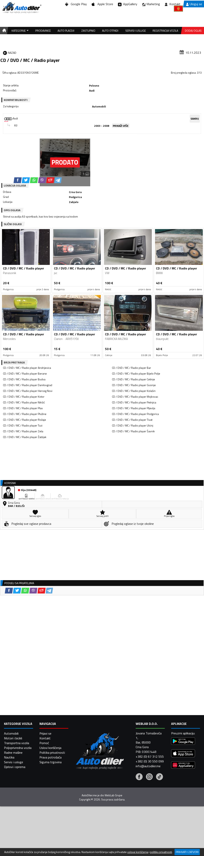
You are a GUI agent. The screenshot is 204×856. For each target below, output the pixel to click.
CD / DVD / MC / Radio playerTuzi (22, 425)
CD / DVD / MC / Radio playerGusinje (134, 385)
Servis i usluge (13, 762)
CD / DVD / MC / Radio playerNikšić (24, 402)
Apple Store (104, 4)
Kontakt (174, 4)
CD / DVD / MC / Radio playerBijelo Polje (136, 373)
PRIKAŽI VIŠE (120, 126)
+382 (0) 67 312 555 (150, 756)
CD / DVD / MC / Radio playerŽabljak (24, 437)
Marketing (153, 4)
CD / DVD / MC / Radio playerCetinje (133, 379)
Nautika (9, 757)
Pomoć (44, 743)
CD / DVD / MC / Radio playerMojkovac (135, 396)
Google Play (78, 4)
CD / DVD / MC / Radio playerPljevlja (133, 408)
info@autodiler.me (148, 766)
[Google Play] (183, 742)
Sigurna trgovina (50, 762)
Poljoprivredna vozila (17, 747)
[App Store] (183, 754)
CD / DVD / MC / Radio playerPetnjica (134, 402)
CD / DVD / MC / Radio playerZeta (23, 431)
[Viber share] (42, 180)
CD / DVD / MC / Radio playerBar (131, 368)
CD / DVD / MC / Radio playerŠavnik (133, 431)
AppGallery (129, 4)
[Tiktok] (159, 777)
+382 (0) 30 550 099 (150, 761)
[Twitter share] (26, 180)
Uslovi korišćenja (50, 747)
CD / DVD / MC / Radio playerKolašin (134, 391)
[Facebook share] (17, 180)
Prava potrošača (50, 757)
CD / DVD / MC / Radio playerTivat (132, 420)
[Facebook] (139, 777)
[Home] (3, 30)
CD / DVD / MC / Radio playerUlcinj (132, 425)
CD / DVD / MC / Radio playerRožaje (24, 420)
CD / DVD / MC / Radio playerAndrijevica (27, 368)
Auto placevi (66, 30)
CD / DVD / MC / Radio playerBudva (24, 379)
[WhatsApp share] (34, 180)
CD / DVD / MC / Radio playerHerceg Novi (27, 391)
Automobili (11, 733)
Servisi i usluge (135, 30)
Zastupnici (88, 30)
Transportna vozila (16, 743)
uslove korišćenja (137, 852)
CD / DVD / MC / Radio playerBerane (25, 373)
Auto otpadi (110, 30)
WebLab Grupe (113, 795)
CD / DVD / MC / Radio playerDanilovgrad (27, 385)
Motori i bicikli (13, 738)
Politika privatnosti (52, 752)
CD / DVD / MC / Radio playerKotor (23, 396)
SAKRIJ (194, 118)
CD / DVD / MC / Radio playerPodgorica (135, 414)
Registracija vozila (165, 30)
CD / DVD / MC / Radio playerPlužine (24, 414)
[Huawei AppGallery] (183, 765)
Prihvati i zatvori (187, 852)
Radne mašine (13, 752)
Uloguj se (196, 4)
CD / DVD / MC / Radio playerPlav (23, 408)
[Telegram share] (58, 180)
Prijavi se (45, 733)
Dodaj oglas (193, 30)
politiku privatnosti (161, 852)
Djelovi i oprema (14, 766)
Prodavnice (43, 30)
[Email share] (50, 180)
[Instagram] (149, 777)
